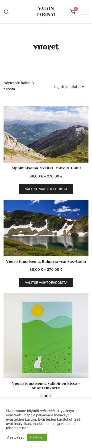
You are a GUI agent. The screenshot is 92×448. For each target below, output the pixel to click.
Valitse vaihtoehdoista (46, 189)
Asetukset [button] (15, 437)
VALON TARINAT (46, 11)
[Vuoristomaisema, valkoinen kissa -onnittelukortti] (46, 335)
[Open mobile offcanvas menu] (85, 12)
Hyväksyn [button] (37, 437)
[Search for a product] (6, 12)
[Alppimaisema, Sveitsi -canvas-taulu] (46, 134)
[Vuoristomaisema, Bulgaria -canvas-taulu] (46, 228)
